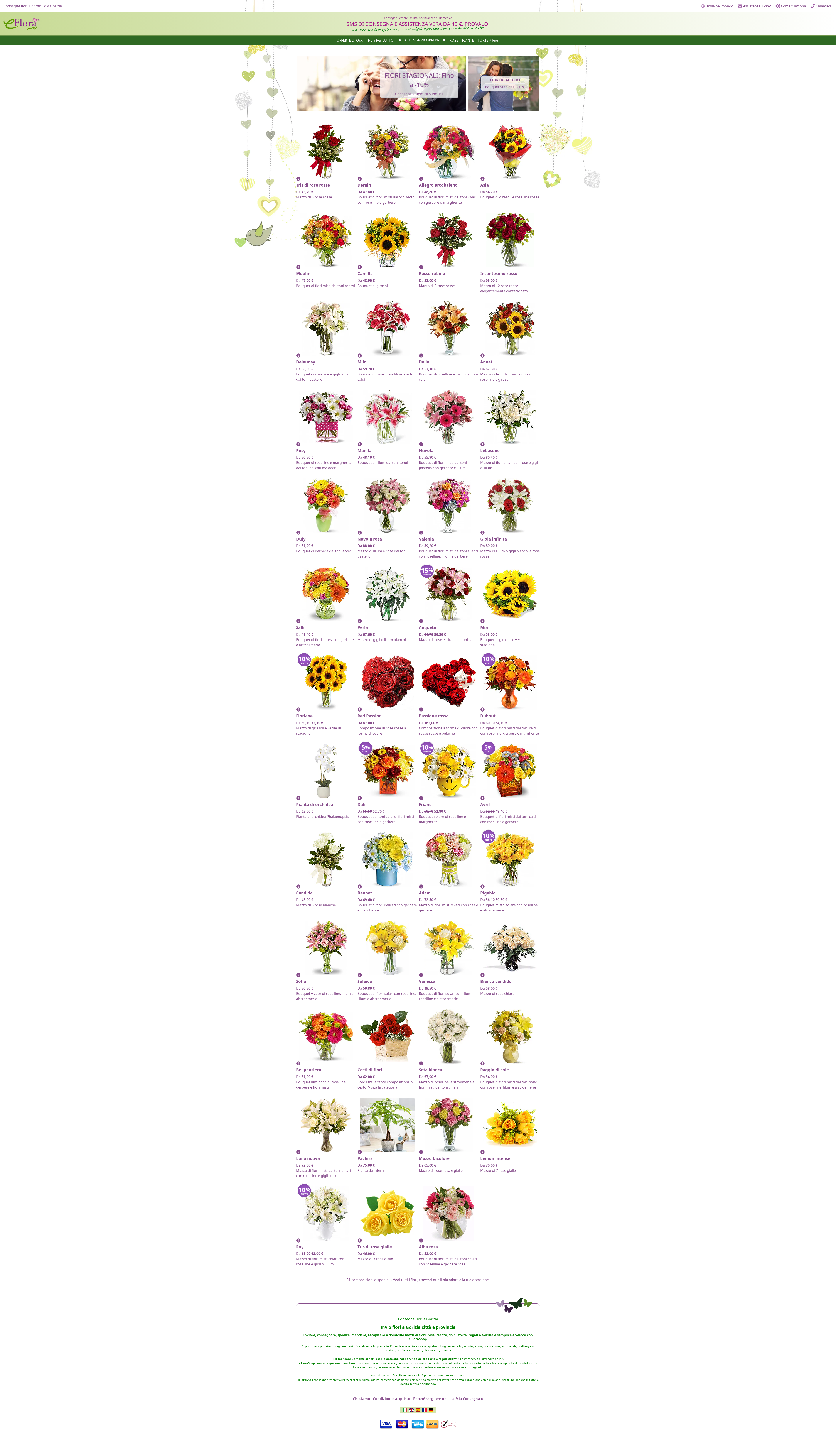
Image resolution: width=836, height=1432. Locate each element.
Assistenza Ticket (756, 6)
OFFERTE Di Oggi (350, 40)
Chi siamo (361, 1398)
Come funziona (793, 6)
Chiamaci (823, 6)
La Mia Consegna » (466, 1398)
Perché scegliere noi (430, 1398)
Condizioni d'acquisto (391, 1398)
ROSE (453, 40)
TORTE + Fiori (488, 40)
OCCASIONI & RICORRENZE (419, 40)
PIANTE (468, 40)
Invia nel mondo (719, 6)
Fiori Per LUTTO (381, 40)
